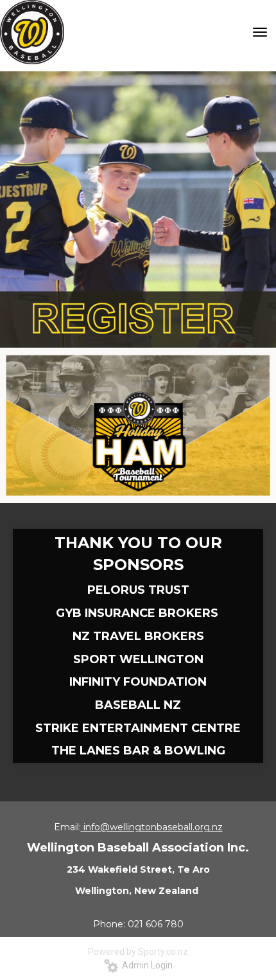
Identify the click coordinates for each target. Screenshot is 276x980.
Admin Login (145, 965)
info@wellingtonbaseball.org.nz (152, 827)
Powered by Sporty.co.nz (138, 952)
